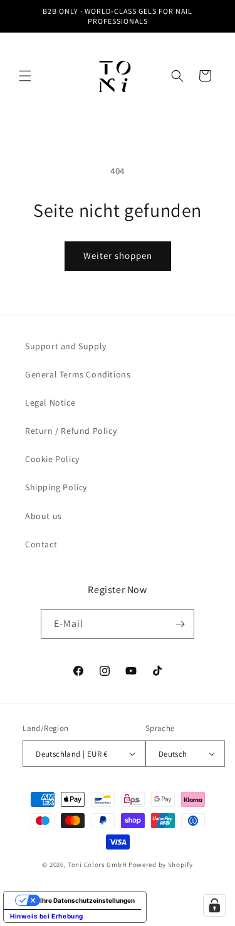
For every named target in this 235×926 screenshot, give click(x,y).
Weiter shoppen (117, 255)
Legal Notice (50, 402)
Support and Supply (66, 346)
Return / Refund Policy (71, 430)
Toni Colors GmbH (97, 864)
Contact (41, 544)
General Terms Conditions (77, 374)
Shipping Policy (56, 487)
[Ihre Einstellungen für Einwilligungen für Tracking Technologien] (214, 905)
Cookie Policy (52, 459)
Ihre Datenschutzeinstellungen (87, 900)
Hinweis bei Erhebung (46, 916)
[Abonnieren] (180, 624)
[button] (25, 76)
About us (43, 516)
